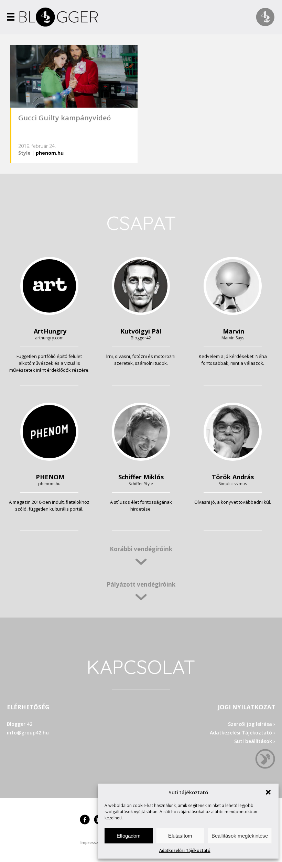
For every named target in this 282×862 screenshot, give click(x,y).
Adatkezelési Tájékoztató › (242, 732)
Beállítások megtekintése (239, 836)
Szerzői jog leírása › (251, 724)
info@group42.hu (28, 732)
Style (24, 153)
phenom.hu (50, 153)
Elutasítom (180, 836)
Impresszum (92, 842)
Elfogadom (129, 836)
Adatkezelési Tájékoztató (184, 850)
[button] (268, 792)
